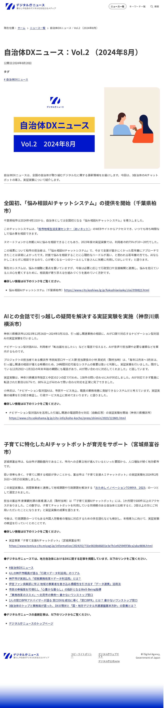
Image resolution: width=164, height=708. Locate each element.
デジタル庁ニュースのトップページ (31, 623)
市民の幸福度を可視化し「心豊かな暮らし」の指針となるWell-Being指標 (55, 589)
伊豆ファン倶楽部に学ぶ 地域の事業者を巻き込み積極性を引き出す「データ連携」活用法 (65, 584)
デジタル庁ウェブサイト (108, 655)
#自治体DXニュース (21, 568)
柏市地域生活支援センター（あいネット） (64, 229)
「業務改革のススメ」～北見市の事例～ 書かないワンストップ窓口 (51, 595)
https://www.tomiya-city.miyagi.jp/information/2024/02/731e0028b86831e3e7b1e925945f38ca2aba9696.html (81, 546)
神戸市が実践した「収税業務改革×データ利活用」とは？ (45, 578)
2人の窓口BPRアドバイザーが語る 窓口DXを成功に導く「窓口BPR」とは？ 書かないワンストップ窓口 (73, 600)
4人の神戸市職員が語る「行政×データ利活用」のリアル (44, 573)
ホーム (21, 28)
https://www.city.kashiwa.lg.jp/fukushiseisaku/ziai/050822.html (106, 290)
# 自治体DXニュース (16, 79)
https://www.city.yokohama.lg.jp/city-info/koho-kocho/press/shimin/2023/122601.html (67, 418)
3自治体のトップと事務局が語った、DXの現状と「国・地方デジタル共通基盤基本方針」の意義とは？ (72, 606)
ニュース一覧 (37, 28)
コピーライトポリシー (81, 655)
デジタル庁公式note (109, 661)
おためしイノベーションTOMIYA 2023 (120, 488)
